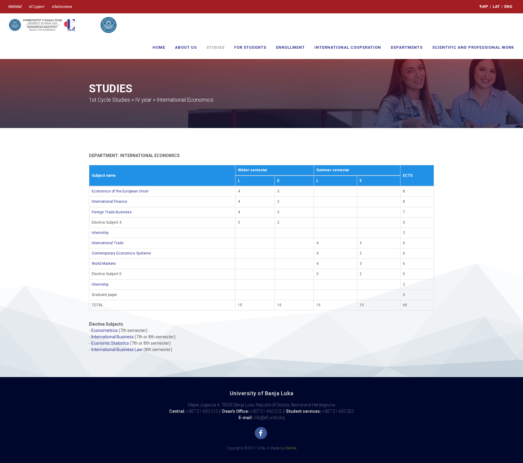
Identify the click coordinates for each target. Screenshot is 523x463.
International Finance (109, 201)
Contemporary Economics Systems (121, 253)
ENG (508, 6)
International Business (112, 336)
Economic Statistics (110, 343)
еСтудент (37, 7)
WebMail (15, 7)
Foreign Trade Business (112, 212)
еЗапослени (62, 7)
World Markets (104, 263)
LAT (496, 6)
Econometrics (104, 330)
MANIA (290, 448)
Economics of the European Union (120, 191)
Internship (100, 233)
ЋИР (483, 6)
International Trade (107, 243)
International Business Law (117, 349)
